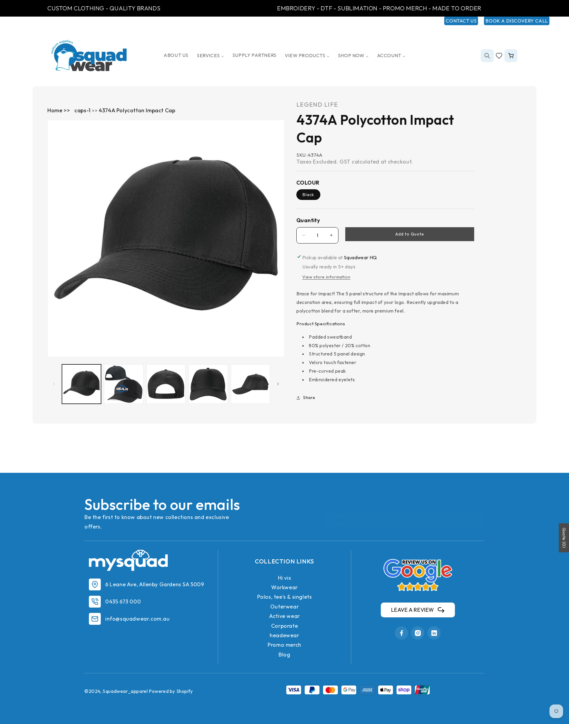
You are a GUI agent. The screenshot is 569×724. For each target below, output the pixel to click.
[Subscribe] (477, 520)
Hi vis (284, 577)
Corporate (284, 625)
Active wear (284, 616)
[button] (487, 55)
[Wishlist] (499, 55)
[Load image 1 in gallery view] (81, 383)
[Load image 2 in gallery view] (123, 383)
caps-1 (83, 110)
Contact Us (461, 21)
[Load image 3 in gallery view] (166, 383)
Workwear (284, 587)
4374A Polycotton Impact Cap (137, 110)
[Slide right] (277, 383)
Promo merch (284, 644)
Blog (284, 654)
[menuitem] (176, 55)
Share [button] (309, 397)
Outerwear (284, 606)
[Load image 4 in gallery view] (208, 383)
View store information (326, 277)
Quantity (308, 220)
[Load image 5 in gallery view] (250, 383)
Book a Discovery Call (516, 21)
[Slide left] (53, 383)
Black (308, 194)
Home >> (58, 110)
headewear (284, 635)
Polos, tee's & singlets (284, 596)
